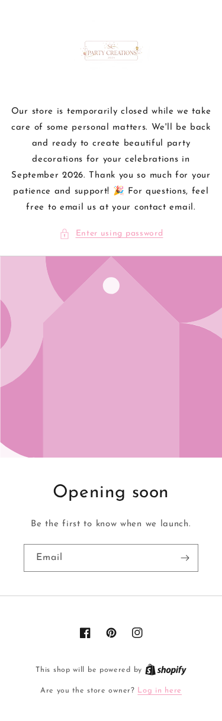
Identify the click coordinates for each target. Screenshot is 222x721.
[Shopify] (165, 670)
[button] (111, 233)
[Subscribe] (185, 558)
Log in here (159, 690)
